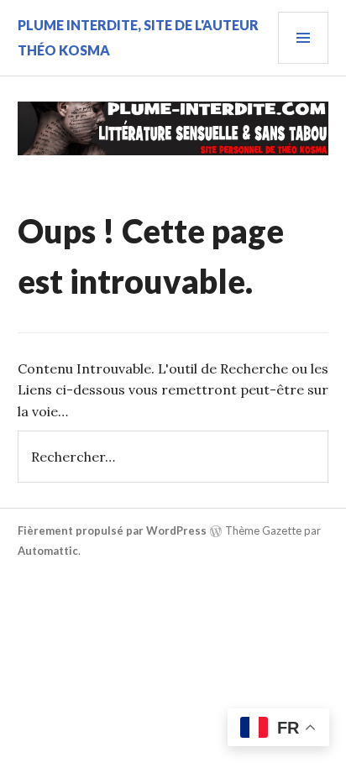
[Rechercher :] (173, 456)
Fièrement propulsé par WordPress (112, 530)
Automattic (48, 550)
